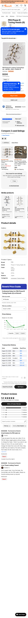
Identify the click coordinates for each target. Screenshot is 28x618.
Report (4, 456)
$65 (21, 358)
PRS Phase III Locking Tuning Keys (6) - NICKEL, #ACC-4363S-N (13, 68)
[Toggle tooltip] (16, 38)
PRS (12, 262)
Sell (17, 5)
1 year (17, 333)
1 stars (3, 417)
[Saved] (21, 5)
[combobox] (12, 299)
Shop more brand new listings (13, 114)
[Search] (25, 9)
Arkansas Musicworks (9, 106)
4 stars (3, 410)
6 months (11, 333)
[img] (18, 106)
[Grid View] (2, 138)
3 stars (3, 412)
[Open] (24, 299)
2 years (23, 333)
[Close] (18, 83)
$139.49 (22, 363)
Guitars (14, 12)
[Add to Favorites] (10, 25)
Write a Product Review (14, 404)
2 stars (3, 414)
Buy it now (13, 96)
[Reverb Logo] (8, 6)
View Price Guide (7, 387)
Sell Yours (20, 387)
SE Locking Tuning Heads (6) (19, 209)
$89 (21, 351)
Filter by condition (7, 305)
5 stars (3, 407)
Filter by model (6, 296)
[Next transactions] (25, 378)
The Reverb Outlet (6, 12)
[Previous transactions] (22, 378)
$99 (21, 353)
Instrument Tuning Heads (17, 278)
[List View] (5, 138)
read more (3, 451)
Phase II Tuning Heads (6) (6, 209)
